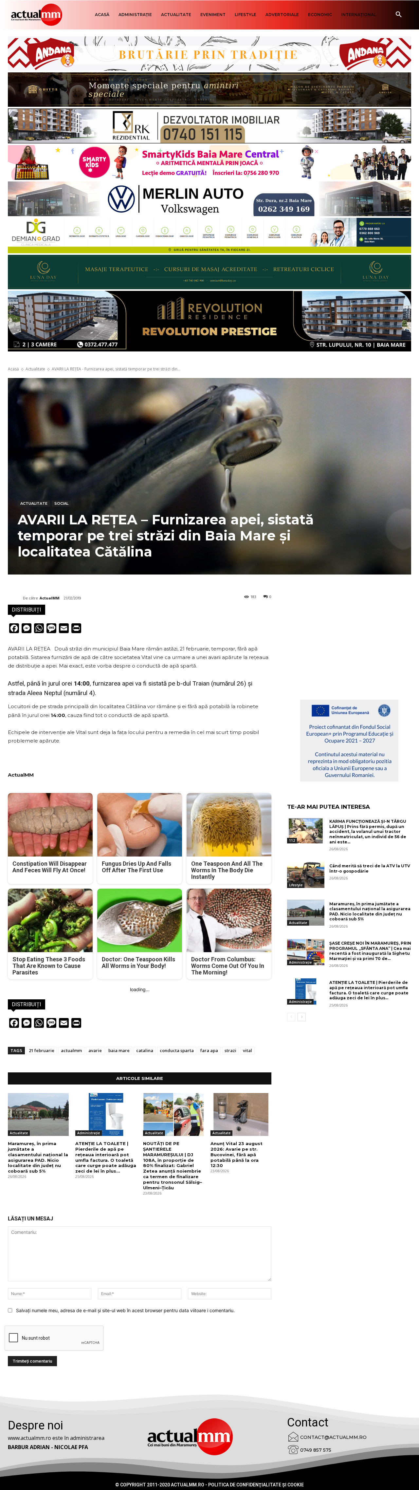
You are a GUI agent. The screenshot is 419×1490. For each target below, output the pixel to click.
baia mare (119, 1050)
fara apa (209, 1050)
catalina (144, 1050)
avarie (95, 1050)
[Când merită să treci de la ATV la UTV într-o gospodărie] (305, 875)
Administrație (88, 1133)
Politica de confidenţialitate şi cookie (256, 1484)
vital (247, 1050)
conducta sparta (177, 1050)
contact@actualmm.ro (333, 1437)
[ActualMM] (15, 598)
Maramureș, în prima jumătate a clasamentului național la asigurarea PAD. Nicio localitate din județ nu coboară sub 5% (38, 1157)
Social (61, 503)
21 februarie (41, 1050)
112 (292, 840)
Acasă (13, 369)
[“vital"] (349, 741)
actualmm (71, 1050)
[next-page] (302, 1017)
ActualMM (50, 597)
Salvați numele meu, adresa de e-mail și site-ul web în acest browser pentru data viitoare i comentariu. (125, 1310)
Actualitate (35, 369)
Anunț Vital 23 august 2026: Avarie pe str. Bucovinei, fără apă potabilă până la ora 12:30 (236, 1154)
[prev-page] (291, 1017)
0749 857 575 (315, 1450)
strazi (230, 1050)
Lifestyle (295, 885)
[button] (398, 14)
